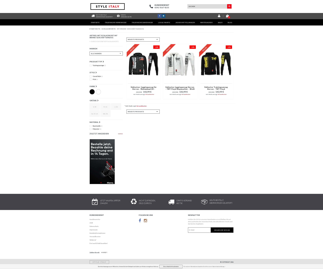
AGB (91, 223)
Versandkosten (149, 94)
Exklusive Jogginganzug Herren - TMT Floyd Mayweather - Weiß (180, 88)
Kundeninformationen (97, 233)
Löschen (120, 133)
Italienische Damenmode (142, 22)
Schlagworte (109, 29)
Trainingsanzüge (99, 65)
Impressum (93, 230)
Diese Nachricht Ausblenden (171, 266)
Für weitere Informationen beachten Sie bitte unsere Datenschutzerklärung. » (204, 266)
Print (95, 79)
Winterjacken (206, 22)
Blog (230, 22)
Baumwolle (97, 126)
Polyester (97, 129)
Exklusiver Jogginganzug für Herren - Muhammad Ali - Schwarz (144, 88)
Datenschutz (94, 226)
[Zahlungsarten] (104, 252)
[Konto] (219, 16)
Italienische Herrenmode (116, 22)
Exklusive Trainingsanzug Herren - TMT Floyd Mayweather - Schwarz (216, 88)
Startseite (95, 22)
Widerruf (93, 240)
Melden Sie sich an (222, 230)
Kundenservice (95, 219)
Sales (220, 22)
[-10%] (144, 64)
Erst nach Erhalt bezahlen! (98, 243)
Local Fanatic (164, 22)
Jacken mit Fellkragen (185, 22)
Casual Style (98, 76)
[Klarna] (106, 161)
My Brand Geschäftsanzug (130, 29)
